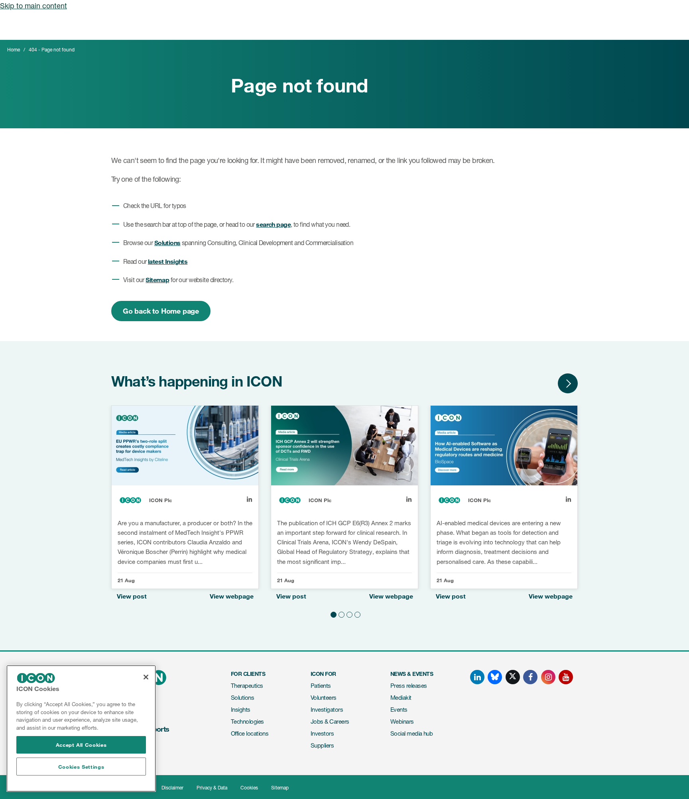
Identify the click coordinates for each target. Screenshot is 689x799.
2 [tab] (340, 613)
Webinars (402, 721)
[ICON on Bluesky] (495, 677)
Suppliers (322, 745)
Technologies (247, 721)
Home (13, 50)
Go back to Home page (161, 310)
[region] (81, 728)
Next (568, 383)
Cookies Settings (81, 767)
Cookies (249, 788)
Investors (322, 733)
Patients (321, 685)
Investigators (327, 709)
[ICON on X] (513, 677)
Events (398, 709)
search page (273, 224)
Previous (544, 383)
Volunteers (324, 697)
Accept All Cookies (81, 745)
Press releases (408, 685)
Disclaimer (172, 788)
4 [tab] (356, 613)
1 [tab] (333, 613)
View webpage (232, 596)
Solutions (167, 242)
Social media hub (411, 733)
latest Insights (167, 261)
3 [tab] (348, 613)
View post (132, 596)
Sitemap (157, 279)
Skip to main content (33, 5)
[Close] (146, 677)
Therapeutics (247, 685)
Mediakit (400, 697)
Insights (240, 709)
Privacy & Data (212, 788)
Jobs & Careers (330, 721)
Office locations (249, 733)
